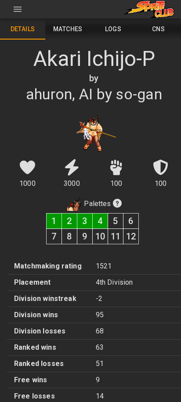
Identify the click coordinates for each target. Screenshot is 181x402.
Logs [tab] (113, 29)
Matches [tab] (68, 29)
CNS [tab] (158, 29)
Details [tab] (23, 29)
